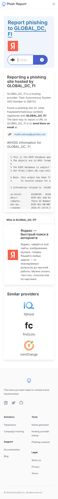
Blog (6, 456)
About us (36, 460)
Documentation (12, 449)
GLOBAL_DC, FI (27, 31)
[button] (54, 4)
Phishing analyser (41, 442)
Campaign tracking (14, 431)
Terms (35, 473)
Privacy (35, 466)
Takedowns (10, 424)
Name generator (40, 424)
